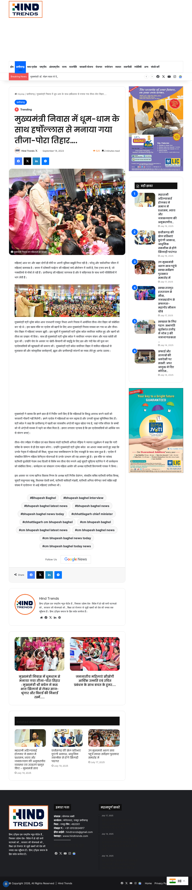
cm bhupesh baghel (96, 522)
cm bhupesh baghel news (96, 530)
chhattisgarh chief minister (93, 514)
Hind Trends (28, 150)
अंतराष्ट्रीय (54, 66)
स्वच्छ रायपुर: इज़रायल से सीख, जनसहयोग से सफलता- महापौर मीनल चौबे (167, 299)
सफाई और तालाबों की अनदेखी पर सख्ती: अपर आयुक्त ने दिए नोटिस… (166, 361)
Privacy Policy (162, 883)
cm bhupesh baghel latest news (44, 530)
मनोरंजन (109, 66)
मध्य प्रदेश (32, 66)
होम (12, 66)
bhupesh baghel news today (43, 514)
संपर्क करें (155, 66)
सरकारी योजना (86, 66)
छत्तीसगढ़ (20, 66)
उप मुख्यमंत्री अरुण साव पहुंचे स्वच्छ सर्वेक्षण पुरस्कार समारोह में (103, 754)
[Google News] (76, 559)
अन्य (146, 66)
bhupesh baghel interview (84, 498)
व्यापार (118, 66)
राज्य (64, 66)
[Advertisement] (130, 30)
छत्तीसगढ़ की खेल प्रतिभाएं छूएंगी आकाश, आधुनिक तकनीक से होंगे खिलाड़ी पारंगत (66, 756)
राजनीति (73, 66)
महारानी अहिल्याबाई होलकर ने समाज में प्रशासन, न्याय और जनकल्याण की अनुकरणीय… (167, 208)
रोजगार (99, 66)
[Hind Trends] (25, 9)
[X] (50, 617)
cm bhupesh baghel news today (67, 538)
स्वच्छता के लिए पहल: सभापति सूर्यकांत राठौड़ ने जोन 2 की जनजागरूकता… (167, 331)
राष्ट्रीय (43, 66)
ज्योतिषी (138, 66)
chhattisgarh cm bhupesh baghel (48, 522)
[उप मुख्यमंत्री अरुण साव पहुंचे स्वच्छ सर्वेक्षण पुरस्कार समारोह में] (104, 738)
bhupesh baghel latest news (47, 506)
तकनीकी (128, 66)
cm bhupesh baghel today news (67, 546)
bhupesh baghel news (93, 506)
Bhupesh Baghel (44, 498)
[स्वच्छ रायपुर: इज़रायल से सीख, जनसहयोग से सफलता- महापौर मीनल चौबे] (145, 293)
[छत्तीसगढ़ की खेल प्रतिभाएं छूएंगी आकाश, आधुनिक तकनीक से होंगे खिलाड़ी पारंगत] (67, 738)
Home (21, 93)
